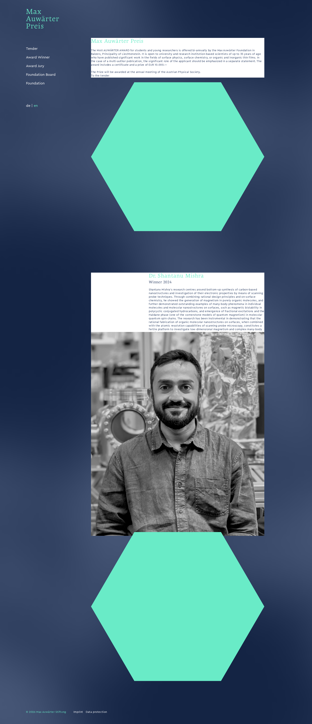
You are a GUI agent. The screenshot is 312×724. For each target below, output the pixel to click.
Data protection (96, 712)
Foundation (35, 83)
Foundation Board (41, 74)
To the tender (100, 75)
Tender (32, 49)
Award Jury (35, 66)
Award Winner (38, 57)
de (28, 106)
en (36, 106)
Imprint (78, 712)
